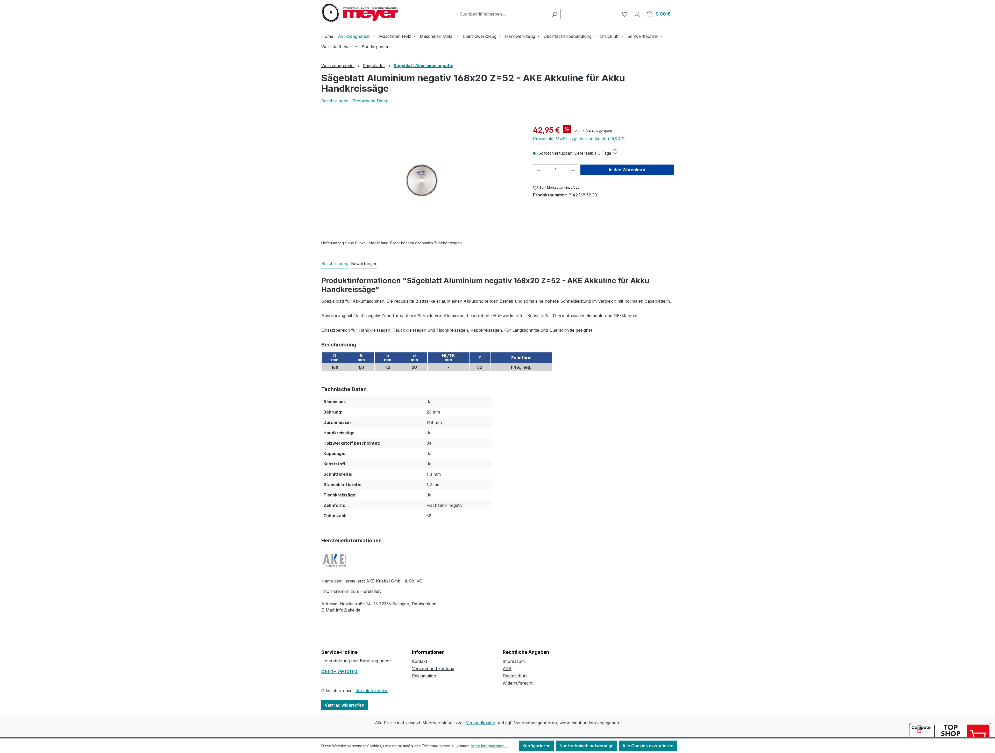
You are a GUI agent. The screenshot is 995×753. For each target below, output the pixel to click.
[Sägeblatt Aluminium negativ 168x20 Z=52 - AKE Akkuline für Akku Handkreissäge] (422, 180)
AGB (507, 668)
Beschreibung (335, 100)
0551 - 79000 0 (339, 671)
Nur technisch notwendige (586, 745)
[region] (422, 180)
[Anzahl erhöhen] (573, 170)
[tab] (335, 263)
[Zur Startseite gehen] (360, 13)
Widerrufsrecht (517, 683)
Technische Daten (370, 100)
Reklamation (424, 675)
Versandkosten (480, 722)
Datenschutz (515, 675)
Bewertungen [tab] (364, 263)
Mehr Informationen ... (489, 746)
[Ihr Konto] (637, 14)
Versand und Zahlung (433, 668)
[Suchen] (555, 14)
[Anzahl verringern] (538, 170)
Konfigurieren (536, 745)
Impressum (514, 661)
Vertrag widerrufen (344, 705)
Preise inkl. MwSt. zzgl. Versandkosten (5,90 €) (579, 138)
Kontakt (419, 661)
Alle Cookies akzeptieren (647, 745)
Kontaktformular (372, 690)
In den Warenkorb (627, 169)
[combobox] (503, 14)
